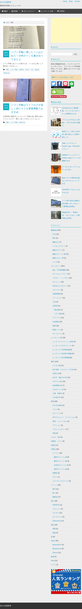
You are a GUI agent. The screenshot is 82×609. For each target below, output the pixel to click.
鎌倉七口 (55, 242)
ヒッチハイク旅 (46, 11)
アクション (56, 425)
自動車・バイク (56, 441)
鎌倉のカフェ (57, 250)
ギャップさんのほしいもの (63, 77)
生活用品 (55, 322)
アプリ (53, 564)
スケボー (55, 513)
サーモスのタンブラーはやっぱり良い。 (71, 168)
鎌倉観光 (54, 230)
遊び (52, 501)
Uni (32, 69)
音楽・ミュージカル (59, 421)
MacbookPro (57, 545)
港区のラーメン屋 (60, 469)
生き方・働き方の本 (59, 377)
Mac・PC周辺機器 (59, 270)
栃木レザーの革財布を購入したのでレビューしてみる (71, 180)
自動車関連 (56, 294)
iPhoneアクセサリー (59, 286)
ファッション (57, 298)
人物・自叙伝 (57, 393)
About (65, 1)
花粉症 (53, 445)
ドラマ (54, 409)
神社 (54, 238)
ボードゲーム (57, 333)
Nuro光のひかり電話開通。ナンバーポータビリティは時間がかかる (71, 111)
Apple (53, 541)
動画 (52, 556)
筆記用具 (57, 310)
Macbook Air (56, 548)
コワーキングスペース (60, 481)
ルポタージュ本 (58, 389)
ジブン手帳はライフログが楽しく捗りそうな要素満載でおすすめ (27, 108)
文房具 (54, 306)
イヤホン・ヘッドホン (60, 278)
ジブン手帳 (13, 69)
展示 (54, 489)
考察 (54, 529)
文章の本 (55, 373)
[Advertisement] (66, 30)
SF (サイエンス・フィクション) (63, 417)
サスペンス (56, 413)
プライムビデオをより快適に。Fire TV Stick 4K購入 (71, 122)
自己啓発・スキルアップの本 (62, 369)
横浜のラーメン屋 (60, 461)
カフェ (54, 477)
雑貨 (54, 326)
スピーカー (56, 290)
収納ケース (56, 330)
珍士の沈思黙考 (5, 2)
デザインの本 (57, 381)
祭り (54, 493)
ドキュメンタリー (58, 429)
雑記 (52, 525)
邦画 (54, 433)
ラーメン (55, 453)
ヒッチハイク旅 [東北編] (61, 349)
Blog (70, 1)
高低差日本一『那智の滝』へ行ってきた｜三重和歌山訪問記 (71, 215)
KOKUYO (7, 73)
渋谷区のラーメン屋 (61, 465)
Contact (77, 1)
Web (52, 560)
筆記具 (37, 69)
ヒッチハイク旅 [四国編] (61, 357)
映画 (16, 11)
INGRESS (56, 505)
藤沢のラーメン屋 (60, 457)
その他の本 (56, 397)
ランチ (54, 262)
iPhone (55, 552)
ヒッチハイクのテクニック (62, 345)
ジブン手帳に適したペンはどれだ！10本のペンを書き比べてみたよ (27, 56)
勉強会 (54, 497)
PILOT (27, 69)
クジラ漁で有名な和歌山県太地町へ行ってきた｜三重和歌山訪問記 (71, 203)
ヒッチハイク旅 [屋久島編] (61, 353)
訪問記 (62, 11)
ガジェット (56, 282)
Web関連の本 (57, 385)
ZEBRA (21, 69)
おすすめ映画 (57, 405)
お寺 (54, 234)
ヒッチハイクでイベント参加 (62, 341)
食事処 (54, 473)
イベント (54, 485)
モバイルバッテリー (59, 274)
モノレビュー (28, 11)
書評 (6, 11)
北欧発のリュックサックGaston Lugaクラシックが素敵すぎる (71, 158)
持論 (54, 533)
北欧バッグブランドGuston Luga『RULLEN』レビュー (71, 146)
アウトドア (56, 318)
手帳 (7, 69)
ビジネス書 (56, 365)
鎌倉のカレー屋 (58, 258)
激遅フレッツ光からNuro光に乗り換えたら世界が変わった (71, 134)
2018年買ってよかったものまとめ (71, 191)
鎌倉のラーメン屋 (58, 254)
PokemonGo (56, 521)
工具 (54, 302)
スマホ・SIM (55, 437)
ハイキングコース (58, 246)
